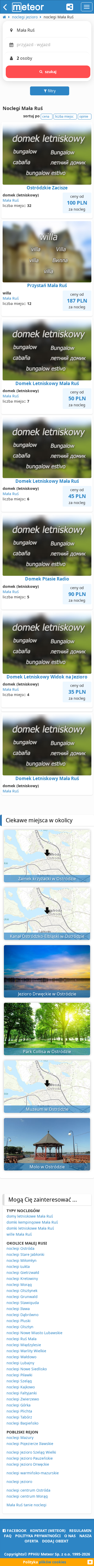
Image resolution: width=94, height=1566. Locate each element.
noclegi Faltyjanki (22, 1392)
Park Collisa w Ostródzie (47, 1051)
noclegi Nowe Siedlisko (27, 1368)
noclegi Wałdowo (21, 1356)
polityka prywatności (38, 1535)
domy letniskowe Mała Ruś (30, 1216)
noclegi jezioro (19, 1481)
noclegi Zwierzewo (23, 1399)
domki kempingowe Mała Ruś (32, 1222)
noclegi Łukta (18, 1266)
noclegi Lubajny (20, 1362)
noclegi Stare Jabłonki (25, 1254)
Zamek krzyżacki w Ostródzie (47, 878)
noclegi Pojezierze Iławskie (30, 1443)
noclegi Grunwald (22, 1296)
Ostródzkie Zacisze (47, 188)
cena (45, 116)
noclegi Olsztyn (20, 1326)
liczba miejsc (64, 116)
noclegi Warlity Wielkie (26, 1350)
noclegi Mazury (20, 1437)
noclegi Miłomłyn (22, 1260)
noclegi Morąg (19, 1284)
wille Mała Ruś (19, 1234)
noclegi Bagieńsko (22, 1423)
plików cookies (52, 1561)
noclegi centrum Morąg (27, 1496)
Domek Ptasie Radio (47, 579)
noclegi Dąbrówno (22, 1314)
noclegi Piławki (19, 1374)
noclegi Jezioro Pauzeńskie (30, 1458)
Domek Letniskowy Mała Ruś (47, 383)
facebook (16, 1530)
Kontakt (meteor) (48, 1530)
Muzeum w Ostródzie (47, 1109)
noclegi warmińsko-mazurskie (33, 1472)
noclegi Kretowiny (22, 1278)
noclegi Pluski (19, 1320)
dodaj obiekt (55, 1540)
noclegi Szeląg (19, 1380)
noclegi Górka (19, 1405)
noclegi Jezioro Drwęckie (28, 1464)
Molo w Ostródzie (47, 1167)
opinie (83, 116)
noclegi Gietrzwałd (23, 1272)
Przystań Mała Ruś (47, 285)
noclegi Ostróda (20, 1248)
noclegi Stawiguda (23, 1302)
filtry (51, 90)
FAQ (7, 1535)
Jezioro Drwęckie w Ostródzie (47, 994)
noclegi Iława (18, 1308)
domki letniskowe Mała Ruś (30, 1228)
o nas (70, 1535)
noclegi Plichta (19, 1411)
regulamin (80, 1530)
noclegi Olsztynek (22, 1290)
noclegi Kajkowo (21, 1386)
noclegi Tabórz (19, 1417)
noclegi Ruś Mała (22, 1338)
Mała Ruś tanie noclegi (26, 1504)
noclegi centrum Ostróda (28, 1490)
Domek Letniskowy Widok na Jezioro (47, 677)
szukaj (51, 71)
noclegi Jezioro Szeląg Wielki (31, 1452)
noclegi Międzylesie (24, 1344)
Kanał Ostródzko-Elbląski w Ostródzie (47, 936)
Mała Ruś (11, 200)
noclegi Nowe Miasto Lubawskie (34, 1332)
